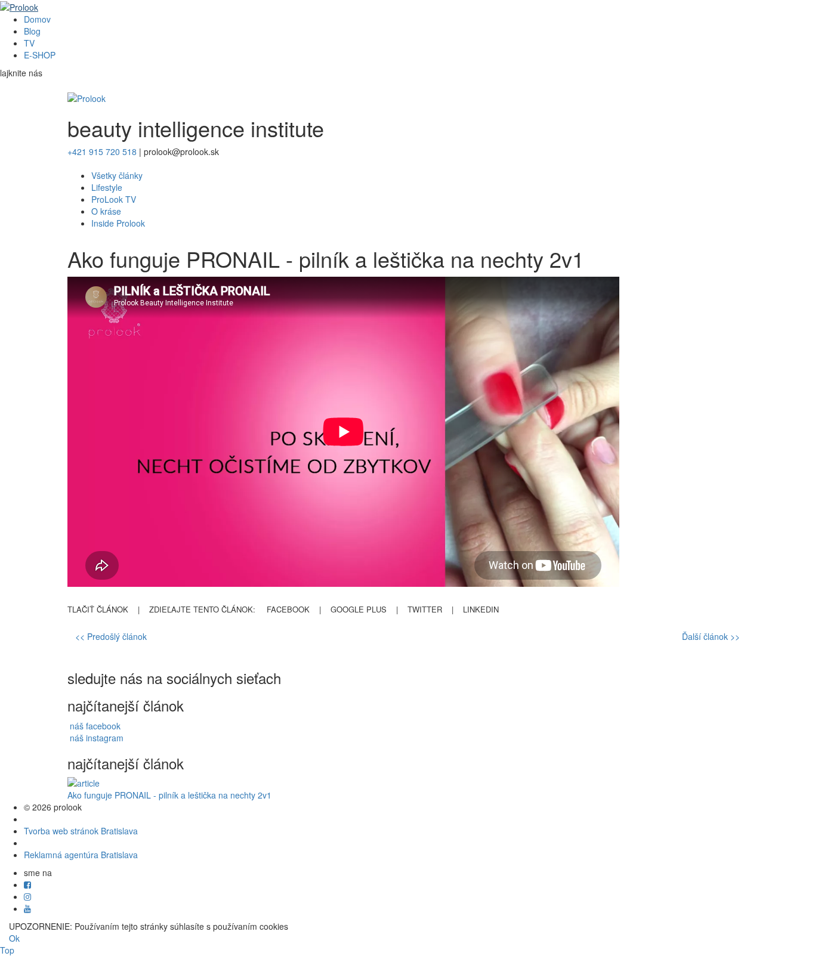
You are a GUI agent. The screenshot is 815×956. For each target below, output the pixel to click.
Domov (37, 19)
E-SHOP (39, 55)
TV (29, 43)
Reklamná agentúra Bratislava (81, 855)
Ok (14, 938)
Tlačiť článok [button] (97, 609)
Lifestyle (106, 187)
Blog (32, 31)
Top (7, 950)
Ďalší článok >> (711, 636)
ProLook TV (113, 199)
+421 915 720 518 (102, 151)
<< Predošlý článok (111, 636)
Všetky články (117, 175)
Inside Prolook (118, 223)
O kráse (106, 211)
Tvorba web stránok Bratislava (81, 831)
